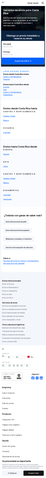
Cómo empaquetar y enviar (11, 320)
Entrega (6, 52)
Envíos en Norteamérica (10, 287)
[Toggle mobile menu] (42, 3)
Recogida (7, 44)
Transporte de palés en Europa (12, 331)
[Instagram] (38, 378)
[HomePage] (23, 349)
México (6, 120)
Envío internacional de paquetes (17, 230)
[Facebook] (34, 378)
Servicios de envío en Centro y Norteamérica (21, 261)
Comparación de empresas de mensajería (16, 338)
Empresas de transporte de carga (13, 328)
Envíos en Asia (7, 294)
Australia (6, 132)
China (5, 166)
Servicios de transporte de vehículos (19, 247)
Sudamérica (8, 95)
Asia (5, 90)
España (6, 154)
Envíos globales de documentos (13, 316)
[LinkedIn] (42, 378)
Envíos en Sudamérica (9, 291)
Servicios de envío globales (13, 263)
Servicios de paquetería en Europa (14, 306)
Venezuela (7, 199)
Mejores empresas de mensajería (13, 335)
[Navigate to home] (10, 3)
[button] (23, 52)
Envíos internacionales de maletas (13, 313)
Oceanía (6, 79)
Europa (6, 87)
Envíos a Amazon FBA (9, 341)
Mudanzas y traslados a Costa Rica (19, 239)
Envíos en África (7, 298)
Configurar (12, 473)
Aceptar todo (33, 473)
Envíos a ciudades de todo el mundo (14, 309)
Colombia (7, 195)
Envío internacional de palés (16, 222)
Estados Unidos (9, 116)
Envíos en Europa (8, 284)
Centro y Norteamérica (12, 77)
